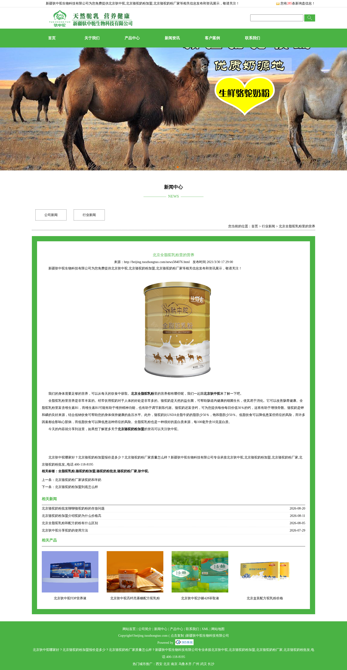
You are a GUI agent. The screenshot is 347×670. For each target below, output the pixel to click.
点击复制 (177, 635)
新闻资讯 (172, 38)
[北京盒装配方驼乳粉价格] (265, 554)
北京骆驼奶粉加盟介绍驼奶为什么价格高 (71, 516)
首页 (52, 38)
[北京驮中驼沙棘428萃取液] (200, 554)
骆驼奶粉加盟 (86, 471)
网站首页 (129, 629)
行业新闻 (89, 215)
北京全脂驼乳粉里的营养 (297, 226)
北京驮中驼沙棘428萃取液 (200, 598)
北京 (166, 664)
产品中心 (132, 38)
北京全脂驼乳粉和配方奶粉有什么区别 (70, 523)
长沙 (211, 664)
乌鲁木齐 (185, 664)
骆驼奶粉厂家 (127, 471)
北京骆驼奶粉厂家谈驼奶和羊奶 (78, 480)
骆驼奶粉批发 (106, 471)
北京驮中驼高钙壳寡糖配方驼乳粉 (135, 598)
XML (205, 629)
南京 (174, 664)
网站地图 (217, 629)
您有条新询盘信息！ (297, 3)
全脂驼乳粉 (66, 471)
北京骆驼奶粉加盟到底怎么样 (76, 487)
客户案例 (212, 38)
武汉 (203, 664)
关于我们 (92, 38)
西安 (159, 664)
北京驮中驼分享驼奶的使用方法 (65, 530)
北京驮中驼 (117, 3)
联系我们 (252, 38)
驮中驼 (143, 471)
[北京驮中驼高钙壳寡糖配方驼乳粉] (135, 554)
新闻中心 (160, 629)
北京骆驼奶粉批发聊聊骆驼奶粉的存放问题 (73, 508)
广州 (196, 664)
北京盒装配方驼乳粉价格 (265, 598)
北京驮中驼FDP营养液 (70, 598)
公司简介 (145, 629)
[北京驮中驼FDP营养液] (70, 554)
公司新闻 (51, 215)
